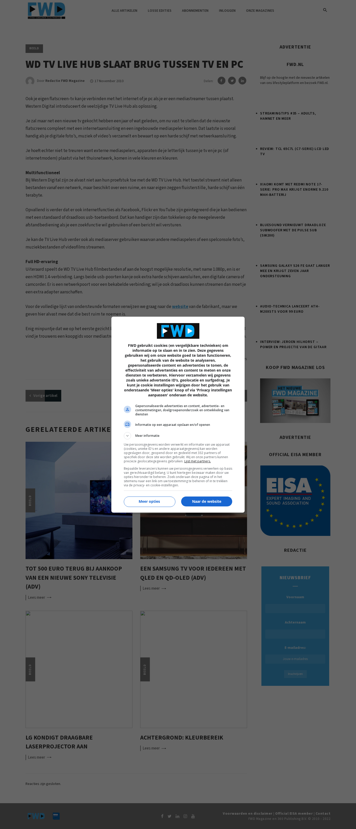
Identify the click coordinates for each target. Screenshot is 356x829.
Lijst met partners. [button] (197, 461)
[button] (178, 435)
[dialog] (178, 415)
